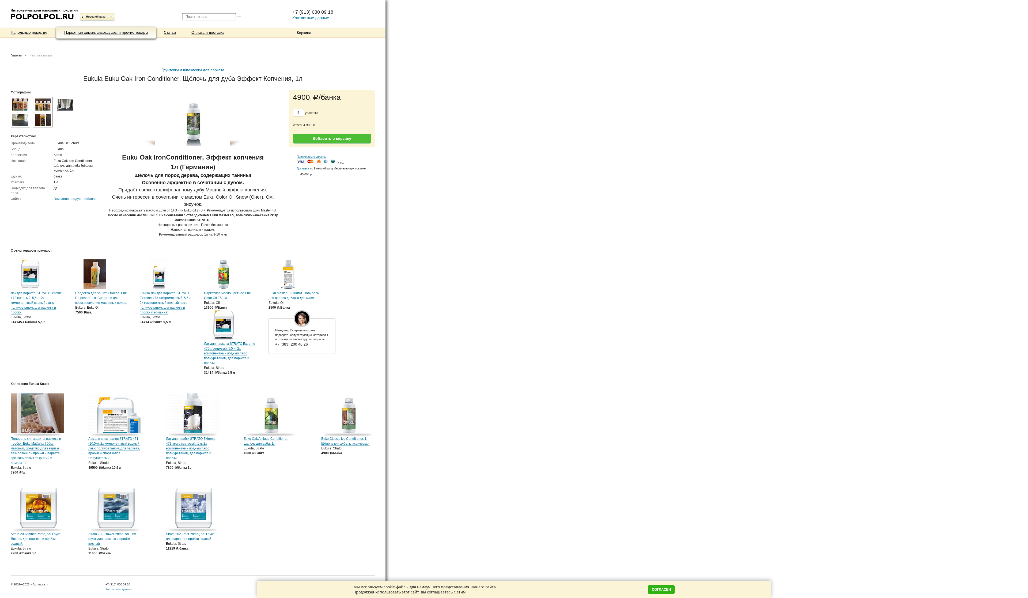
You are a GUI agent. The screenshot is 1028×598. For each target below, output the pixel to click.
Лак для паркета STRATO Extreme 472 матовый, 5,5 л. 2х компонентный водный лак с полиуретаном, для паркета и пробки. (36, 302)
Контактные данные (310, 18)
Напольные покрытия (29, 32)
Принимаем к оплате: (311, 156)
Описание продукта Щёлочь (75, 199)
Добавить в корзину (332, 138)
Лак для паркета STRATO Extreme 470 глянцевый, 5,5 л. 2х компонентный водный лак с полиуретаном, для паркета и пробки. (229, 353)
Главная (16, 55)
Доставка (303, 168)
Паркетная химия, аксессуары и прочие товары (106, 32)
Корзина (304, 33)
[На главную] (44, 21)
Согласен (661, 590)
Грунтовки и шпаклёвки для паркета (192, 70)
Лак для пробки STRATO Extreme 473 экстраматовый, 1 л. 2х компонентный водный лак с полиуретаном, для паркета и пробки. (191, 448)
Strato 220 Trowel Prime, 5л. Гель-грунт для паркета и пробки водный (113, 539)
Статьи (170, 32)
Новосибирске (95, 16)
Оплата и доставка (207, 32)
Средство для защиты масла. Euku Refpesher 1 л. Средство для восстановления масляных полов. (101, 298)
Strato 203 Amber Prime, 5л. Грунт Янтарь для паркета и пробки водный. (36, 539)
